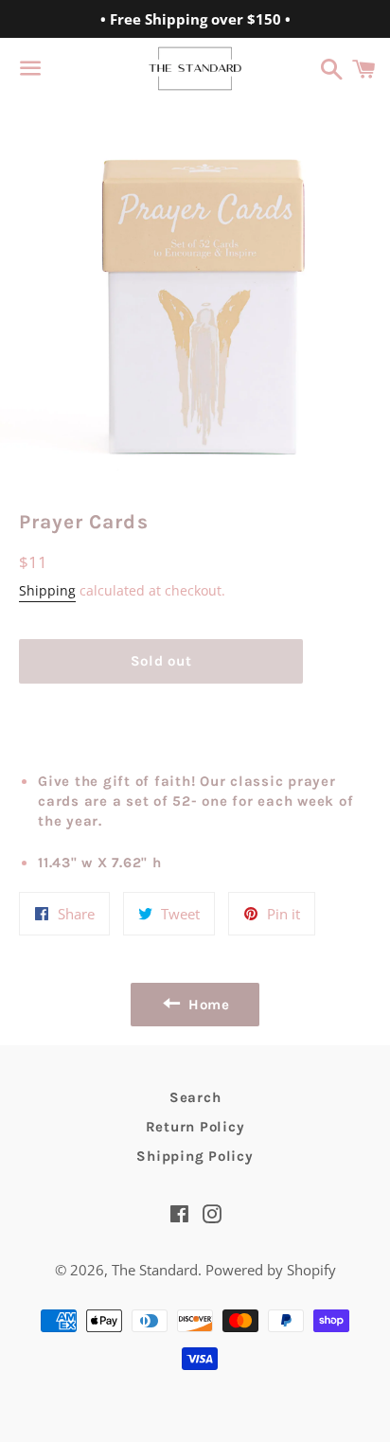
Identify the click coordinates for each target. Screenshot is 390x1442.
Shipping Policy (194, 1156)
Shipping (47, 590)
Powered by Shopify (270, 1269)
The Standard (155, 1269)
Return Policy (195, 1126)
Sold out (161, 660)
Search (195, 1097)
